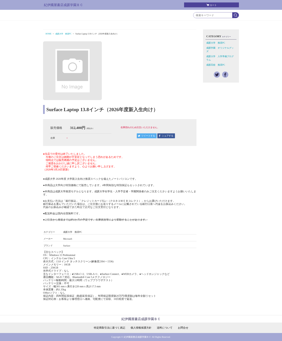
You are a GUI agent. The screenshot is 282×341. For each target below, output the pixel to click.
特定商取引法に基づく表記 (109, 327)
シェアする (167, 136)
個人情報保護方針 (141, 327)
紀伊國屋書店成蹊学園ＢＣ (63, 5)
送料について (164, 327)
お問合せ (183, 327)
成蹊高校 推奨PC (215, 65)
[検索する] (235, 15)
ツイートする (148, 136)
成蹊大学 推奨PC (63, 34)
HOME (48, 34)
